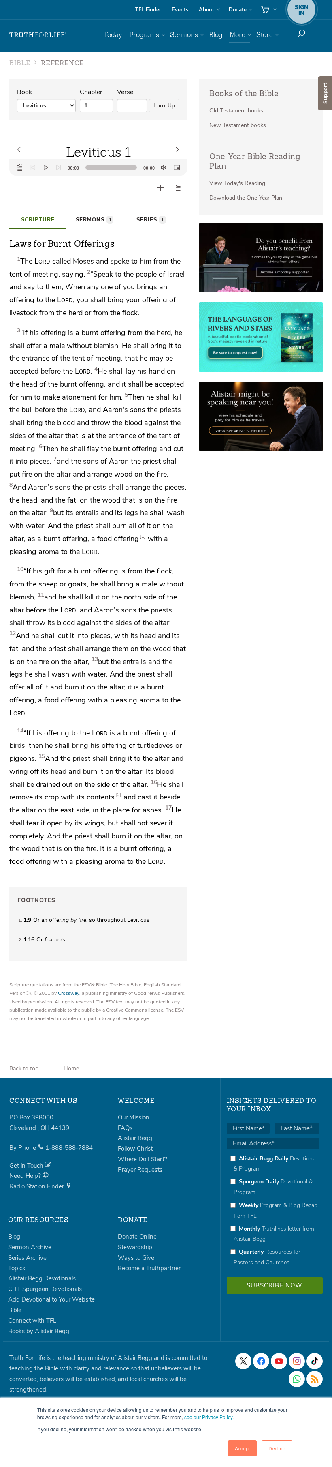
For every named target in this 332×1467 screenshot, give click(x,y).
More (237, 34)
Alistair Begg (135, 1138)
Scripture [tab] (38, 219)
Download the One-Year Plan (245, 198)
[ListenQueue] (20, 167)
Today (113, 34)
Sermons (184, 34)
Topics (16, 1268)
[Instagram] (297, 1361)
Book (24, 92)
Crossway (68, 993)
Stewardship (135, 1247)
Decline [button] (276, 1448)
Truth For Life (37, 35)
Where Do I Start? (142, 1159)
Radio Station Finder (37, 1186)
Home (71, 1068)
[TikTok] (314, 1361)
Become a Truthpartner (149, 1268)
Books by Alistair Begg (38, 1331)
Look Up (164, 106)
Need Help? (26, 1176)
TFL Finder (148, 9)
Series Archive (27, 1258)
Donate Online (137, 1237)
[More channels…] (314, 1379)
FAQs (125, 1128)
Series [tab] (150, 219)
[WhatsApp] (297, 1379)
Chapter (91, 92)
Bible (14, 1310)
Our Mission (133, 1117)
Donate (238, 9)
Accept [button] (242, 1448)
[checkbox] (273, 1210)
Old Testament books (236, 110)
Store (264, 34)
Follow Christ (135, 1149)
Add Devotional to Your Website (51, 1299)
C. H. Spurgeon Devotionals (45, 1289)
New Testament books (237, 125)
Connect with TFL (32, 1321)
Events (180, 9)
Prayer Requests (140, 1170)
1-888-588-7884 (69, 1148)
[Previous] (33, 167)
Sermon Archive (29, 1247)
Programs (144, 34)
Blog (216, 34)
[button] (178, 188)
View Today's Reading (237, 183)
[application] (98, 167)
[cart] (268, 9)
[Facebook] (261, 1361)
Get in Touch (27, 1166)
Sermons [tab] (93, 219)
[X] (243, 1361)
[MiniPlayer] (176, 167)
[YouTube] (279, 1361)
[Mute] (164, 167)
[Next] (59, 167)
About (206, 9)
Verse (125, 92)
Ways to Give (136, 1258)
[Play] (46, 167)
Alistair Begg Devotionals (42, 1278)
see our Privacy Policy (208, 1416)
